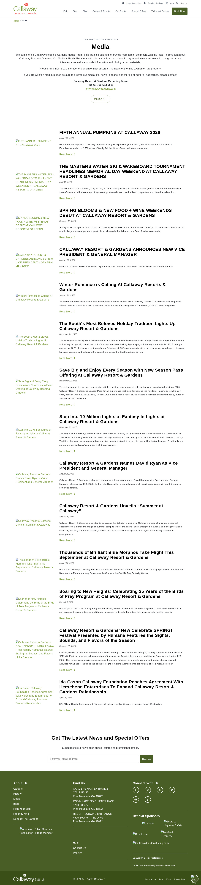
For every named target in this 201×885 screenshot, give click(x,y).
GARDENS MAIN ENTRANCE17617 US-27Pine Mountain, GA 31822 (91, 792)
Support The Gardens (25, 819)
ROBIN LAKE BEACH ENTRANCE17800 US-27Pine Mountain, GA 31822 (93, 805)
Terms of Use (151, 879)
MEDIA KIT (100, 99)
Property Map (21, 814)
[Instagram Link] (148, 790)
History (17, 793)
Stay (75, 11)
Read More (66, 154)
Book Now (179, 11)
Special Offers (138, 11)
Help (76, 842)
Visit (65, 11)
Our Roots (120, 11)
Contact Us (79, 848)
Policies (77, 853)
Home (16, 21)
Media (17, 798)
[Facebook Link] (136, 790)
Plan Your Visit (22, 809)
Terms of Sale (165, 879)
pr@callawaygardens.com (100, 88)
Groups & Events (101, 11)
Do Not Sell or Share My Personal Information (154, 866)
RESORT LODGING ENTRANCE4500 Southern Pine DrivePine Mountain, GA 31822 (92, 818)
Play (85, 11)
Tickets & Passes (160, 11)
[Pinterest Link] (172, 790)
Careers (18, 788)
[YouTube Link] (136, 799)
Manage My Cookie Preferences (148, 858)
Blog (16, 803)
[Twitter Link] (160, 790)
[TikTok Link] (148, 799)
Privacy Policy (180, 879)
